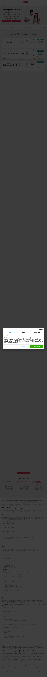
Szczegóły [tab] (23, 332)
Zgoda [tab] (10, 332)
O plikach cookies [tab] (37, 332)
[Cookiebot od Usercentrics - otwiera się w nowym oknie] (39, 330)
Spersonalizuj (23, 346)
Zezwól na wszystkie (37, 346)
